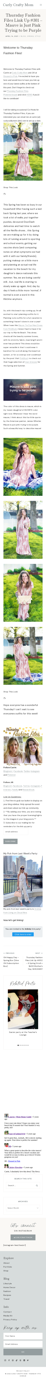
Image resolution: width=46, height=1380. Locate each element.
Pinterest (11, 775)
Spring (30, 36)
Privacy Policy (10, 1319)
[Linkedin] (24, 1360)
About (6, 1263)
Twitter (27, 771)
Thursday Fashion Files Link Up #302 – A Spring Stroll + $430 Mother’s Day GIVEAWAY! (34, 961)
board (14, 95)
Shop (5, 1270)
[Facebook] (9, 1360)
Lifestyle (7, 1283)
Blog (23, 36)
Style (37, 36)
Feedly (15, 789)
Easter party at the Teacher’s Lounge (23, 1033)
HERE (29, 95)
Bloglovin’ (8, 771)
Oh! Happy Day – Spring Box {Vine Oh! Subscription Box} (11, 959)
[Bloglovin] (28, 1360)
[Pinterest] (13, 1360)
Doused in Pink (10, 76)
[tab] (18, 1045)
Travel (6, 1299)
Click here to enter (23, 934)
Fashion (7, 1291)
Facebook (18, 771)
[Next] (34, 1016)
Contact (7, 1312)
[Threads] (20, 1360)
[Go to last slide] (11, 1016)
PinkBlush (24, 358)
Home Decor (9, 1287)
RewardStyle (28, 789)
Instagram (35, 771)
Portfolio (7, 1267)
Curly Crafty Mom (20, 73)
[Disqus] (23, 1079)
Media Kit (8, 1315)
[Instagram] (5, 1360)
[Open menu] (41, 5)
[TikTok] (16, 1360)
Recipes (7, 1295)
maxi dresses (31, 362)
